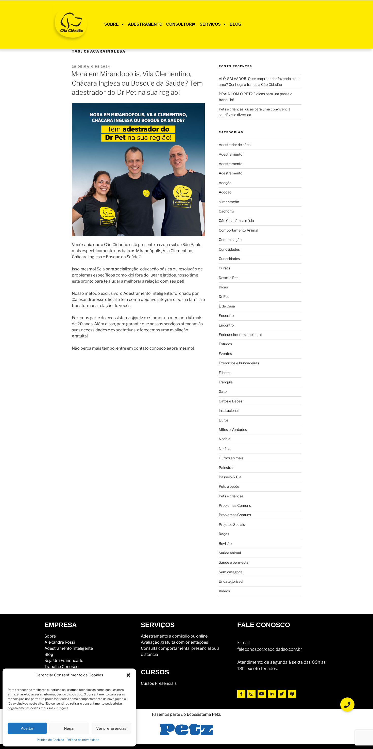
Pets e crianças (231, 496)
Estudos (225, 344)
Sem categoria (231, 572)
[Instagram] (251, 694)
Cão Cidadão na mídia (236, 220)
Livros (224, 420)
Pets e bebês (229, 486)
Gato (223, 391)
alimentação (229, 202)
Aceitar (27, 728)
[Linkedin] (272, 694)
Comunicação (230, 239)
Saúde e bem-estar (234, 562)
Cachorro (226, 211)
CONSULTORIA (181, 24)
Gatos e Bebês (230, 401)
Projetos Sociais (232, 524)
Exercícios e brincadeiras (239, 363)
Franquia (226, 382)
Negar (69, 728)
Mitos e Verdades (233, 429)
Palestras (226, 467)
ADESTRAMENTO (145, 24)
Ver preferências (111, 728)
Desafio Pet (228, 277)
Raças (224, 534)
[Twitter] (282, 694)
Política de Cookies (50, 740)
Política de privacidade (82, 740)
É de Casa (227, 306)
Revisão (225, 543)
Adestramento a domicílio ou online (174, 636)
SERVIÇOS (210, 24)
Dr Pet (224, 296)
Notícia (224, 439)
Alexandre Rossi (59, 642)
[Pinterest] (292, 694)
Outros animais (231, 458)
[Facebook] (241, 694)
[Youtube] (262, 694)
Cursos (224, 268)
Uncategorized (231, 581)
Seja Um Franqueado (63, 660)
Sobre (50, 636)
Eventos (225, 353)
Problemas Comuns (235, 505)
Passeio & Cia (230, 477)
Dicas (223, 287)
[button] (128, 675)
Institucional (229, 410)
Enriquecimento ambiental (240, 334)
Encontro (226, 315)
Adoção (225, 183)
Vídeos (224, 591)
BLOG (235, 24)
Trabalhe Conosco (61, 666)
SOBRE (111, 24)
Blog (48, 654)
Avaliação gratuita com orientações (174, 642)
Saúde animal (230, 553)
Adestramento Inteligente (68, 648)
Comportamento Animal (238, 230)
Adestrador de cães (234, 144)
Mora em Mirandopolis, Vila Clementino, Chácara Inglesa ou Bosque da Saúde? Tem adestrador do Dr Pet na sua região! (137, 83)
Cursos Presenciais (159, 683)
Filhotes (225, 372)
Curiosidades (229, 249)
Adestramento (230, 154)
